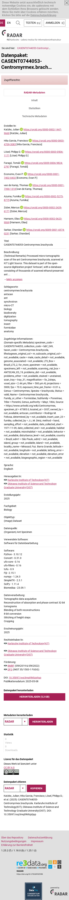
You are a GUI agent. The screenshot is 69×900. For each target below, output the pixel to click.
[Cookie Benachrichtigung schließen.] (66, 3)
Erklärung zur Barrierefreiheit (17, 845)
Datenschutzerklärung (43, 15)
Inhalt (34, 100)
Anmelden (53, 22)
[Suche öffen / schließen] (18, 23)
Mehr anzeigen (14, 279)
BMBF (11, 665)
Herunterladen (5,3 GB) (34, 696)
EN (9, 22)
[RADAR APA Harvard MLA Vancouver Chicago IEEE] (15, 788)
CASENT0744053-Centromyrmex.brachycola (41, 48)
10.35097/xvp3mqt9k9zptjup (25, 677)
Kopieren (36, 788)
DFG (10, 669)
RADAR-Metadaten (34, 92)
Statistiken (34, 108)
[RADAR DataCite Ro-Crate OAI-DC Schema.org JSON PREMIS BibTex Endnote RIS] (16, 721)
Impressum (37, 841)
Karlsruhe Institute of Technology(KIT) (28, 480)
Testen (31, 22)
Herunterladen (42, 721)
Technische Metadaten (34, 116)
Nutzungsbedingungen (13, 841)
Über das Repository (12, 837)
